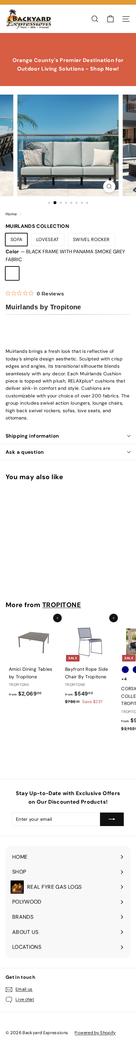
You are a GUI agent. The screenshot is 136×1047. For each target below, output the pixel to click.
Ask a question (25, 452)
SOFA (16, 239)
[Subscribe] (112, 819)
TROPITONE (61, 604)
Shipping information (32, 436)
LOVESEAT (47, 239)
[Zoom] (109, 186)
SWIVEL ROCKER (91, 239)
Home (12, 214)
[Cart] (110, 19)
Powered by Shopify (95, 1032)
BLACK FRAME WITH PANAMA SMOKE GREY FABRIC (12, 273)
